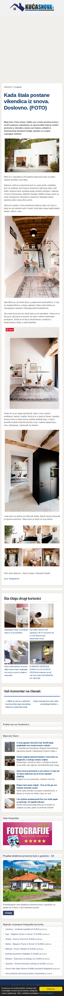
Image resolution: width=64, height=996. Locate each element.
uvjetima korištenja (46, 993)
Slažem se (51, 989)
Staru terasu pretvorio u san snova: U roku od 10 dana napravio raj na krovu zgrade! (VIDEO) (38, 774)
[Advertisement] (32, 49)
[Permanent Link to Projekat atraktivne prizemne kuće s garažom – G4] (32, 881)
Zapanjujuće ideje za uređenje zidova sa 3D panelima (16, 631)
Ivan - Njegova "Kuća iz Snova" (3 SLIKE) (23, 934)
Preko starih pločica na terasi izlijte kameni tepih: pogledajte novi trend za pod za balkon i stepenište (16, 670)
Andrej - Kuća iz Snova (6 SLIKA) (20, 939)
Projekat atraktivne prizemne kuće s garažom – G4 (28, 856)
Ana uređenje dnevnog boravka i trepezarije (25, 973)
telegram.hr (14, 579)
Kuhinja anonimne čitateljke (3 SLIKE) (22, 954)
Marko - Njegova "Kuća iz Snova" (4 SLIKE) (24, 944)
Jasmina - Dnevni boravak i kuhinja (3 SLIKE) (25, 964)
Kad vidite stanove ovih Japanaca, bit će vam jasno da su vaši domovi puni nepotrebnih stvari (42, 634)
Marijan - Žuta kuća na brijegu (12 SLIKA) (23, 959)
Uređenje (17, 87)
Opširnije (8, 913)
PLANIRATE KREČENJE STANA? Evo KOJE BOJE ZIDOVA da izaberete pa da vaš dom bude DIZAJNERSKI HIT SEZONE (41, 672)
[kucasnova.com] (32, 12)
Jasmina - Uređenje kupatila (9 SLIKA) (22, 929)
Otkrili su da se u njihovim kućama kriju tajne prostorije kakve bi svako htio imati (18, 704)
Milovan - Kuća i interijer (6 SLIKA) (20, 949)
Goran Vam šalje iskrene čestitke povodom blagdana (28, 968)
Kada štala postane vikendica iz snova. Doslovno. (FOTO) (27, 101)
